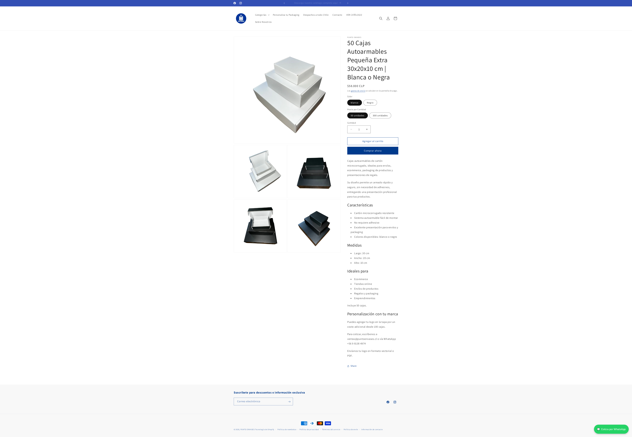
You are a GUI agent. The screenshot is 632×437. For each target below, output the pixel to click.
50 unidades (357, 115)
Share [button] (354, 365)
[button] (262, 14)
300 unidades (380, 115)
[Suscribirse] (289, 402)
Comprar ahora (373, 150)
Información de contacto (372, 429)
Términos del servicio (331, 429)
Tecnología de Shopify (264, 429)
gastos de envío (358, 90)
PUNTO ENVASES (247, 429)
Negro (370, 102)
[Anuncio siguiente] (347, 3)
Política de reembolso (286, 429)
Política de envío (351, 429)
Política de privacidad (309, 429)
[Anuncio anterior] (284, 3)
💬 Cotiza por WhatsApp (611, 429)
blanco (354, 102)
